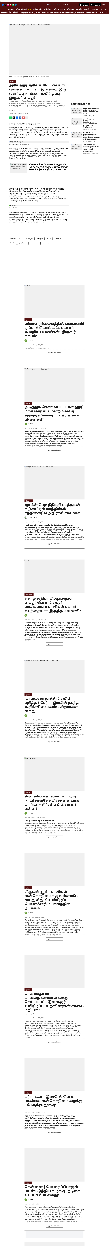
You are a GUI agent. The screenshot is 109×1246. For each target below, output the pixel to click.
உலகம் (95, 9)
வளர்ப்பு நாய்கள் (47, 243)
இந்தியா (47, 9)
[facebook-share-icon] (17, 119)
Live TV (65, 5)
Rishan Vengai (32, 518)
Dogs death (58, 239)
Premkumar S (29, 1014)
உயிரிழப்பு (29, 239)
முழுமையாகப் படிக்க (54, 352)
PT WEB (30, 340)
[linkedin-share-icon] (20, 119)
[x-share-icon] (14, 119)
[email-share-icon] (23, 119)
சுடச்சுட (11, 9)
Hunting (12, 243)
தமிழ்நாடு (37, 9)
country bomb (34, 243)
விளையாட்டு (59, 9)
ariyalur (49, 239)
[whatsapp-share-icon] (10, 119)
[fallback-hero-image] (76, 111)
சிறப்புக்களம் (21, 9)
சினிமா (70, 9)
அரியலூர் (40, 239)
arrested (13, 239)
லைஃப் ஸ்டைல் (82, 9)
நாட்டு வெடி (22, 243)
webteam (12, 110)
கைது (21, 239)
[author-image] (25, 340)
